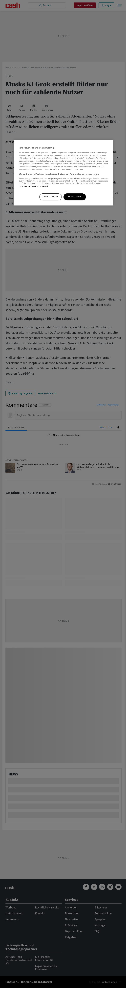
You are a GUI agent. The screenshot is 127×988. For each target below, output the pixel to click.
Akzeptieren (74, 197)
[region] (63, 172)
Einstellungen (50, 197)
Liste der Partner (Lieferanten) (33, 186)
